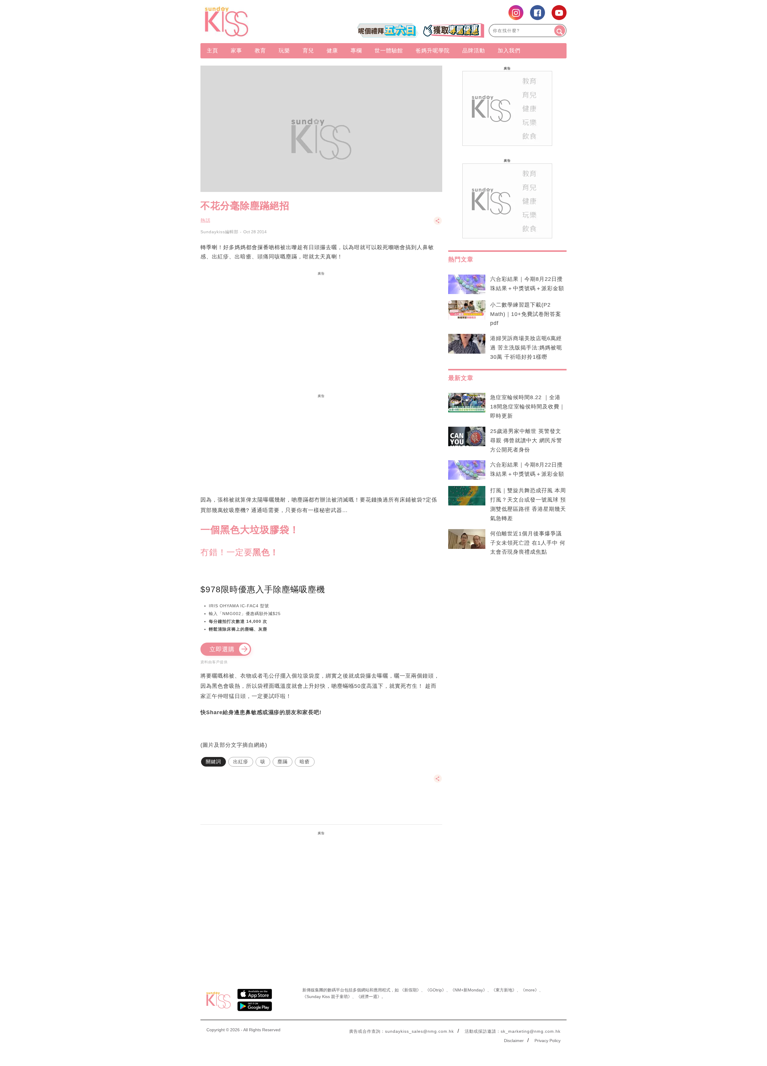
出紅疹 (240, 761)
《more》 (530, 990)
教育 (260, 51)
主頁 (212, 51)
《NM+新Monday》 (468, 990)
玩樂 (284, 51)
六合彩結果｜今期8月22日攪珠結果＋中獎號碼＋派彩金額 (527, 283)
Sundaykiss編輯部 (219, 231)
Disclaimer (514, 1040)
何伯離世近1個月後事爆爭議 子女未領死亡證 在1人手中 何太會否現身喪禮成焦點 (527, 543)
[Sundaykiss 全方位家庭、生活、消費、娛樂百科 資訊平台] (255, 22)
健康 (332, 51)
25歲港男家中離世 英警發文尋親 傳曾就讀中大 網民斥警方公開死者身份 (526, 440)
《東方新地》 (504, 990)
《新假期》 (410, 990)
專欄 (356, 51)
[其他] (437, 223)
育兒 (308, 51)
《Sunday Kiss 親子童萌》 (327, 996)
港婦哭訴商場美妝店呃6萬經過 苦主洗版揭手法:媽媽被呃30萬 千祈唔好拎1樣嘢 (526, 347)
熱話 (205, 220)
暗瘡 (305, 761)
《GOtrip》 (435, 990)
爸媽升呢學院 (433, 51)
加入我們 (509, 51)
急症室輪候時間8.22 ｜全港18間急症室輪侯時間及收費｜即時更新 (527, 406)
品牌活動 (473, 51)
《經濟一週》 (368, 996)
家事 (236, 51)
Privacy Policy (548, 1040)
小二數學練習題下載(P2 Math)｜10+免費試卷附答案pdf (525, 314)
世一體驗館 (389, 51)
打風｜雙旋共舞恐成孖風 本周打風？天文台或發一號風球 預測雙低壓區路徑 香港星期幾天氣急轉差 (528, 504)
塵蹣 (282, 761)
